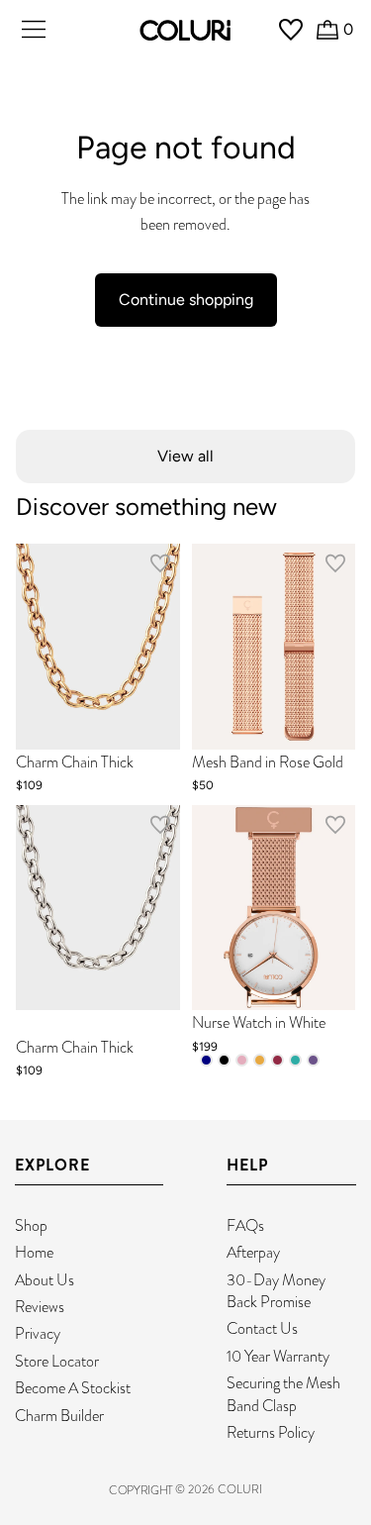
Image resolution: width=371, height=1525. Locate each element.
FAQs (245, 1225)
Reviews (39, 1306)
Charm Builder (59, 1415)
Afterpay (253, 1252)
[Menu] (33, 29)
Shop (31, 1225)
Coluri (240, 1489)
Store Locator (57, 1361)
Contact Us (262, 1328)
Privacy (37, 1333)
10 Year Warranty (278, 1356)
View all (185, 456)
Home (34, 1252)
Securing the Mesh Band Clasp (283, 1394)
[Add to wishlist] (160, 567)
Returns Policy (271, 1432)
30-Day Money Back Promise (276, 1291)
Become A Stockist (73, 1387)
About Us (44, 1280)
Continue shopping (186, 299)
